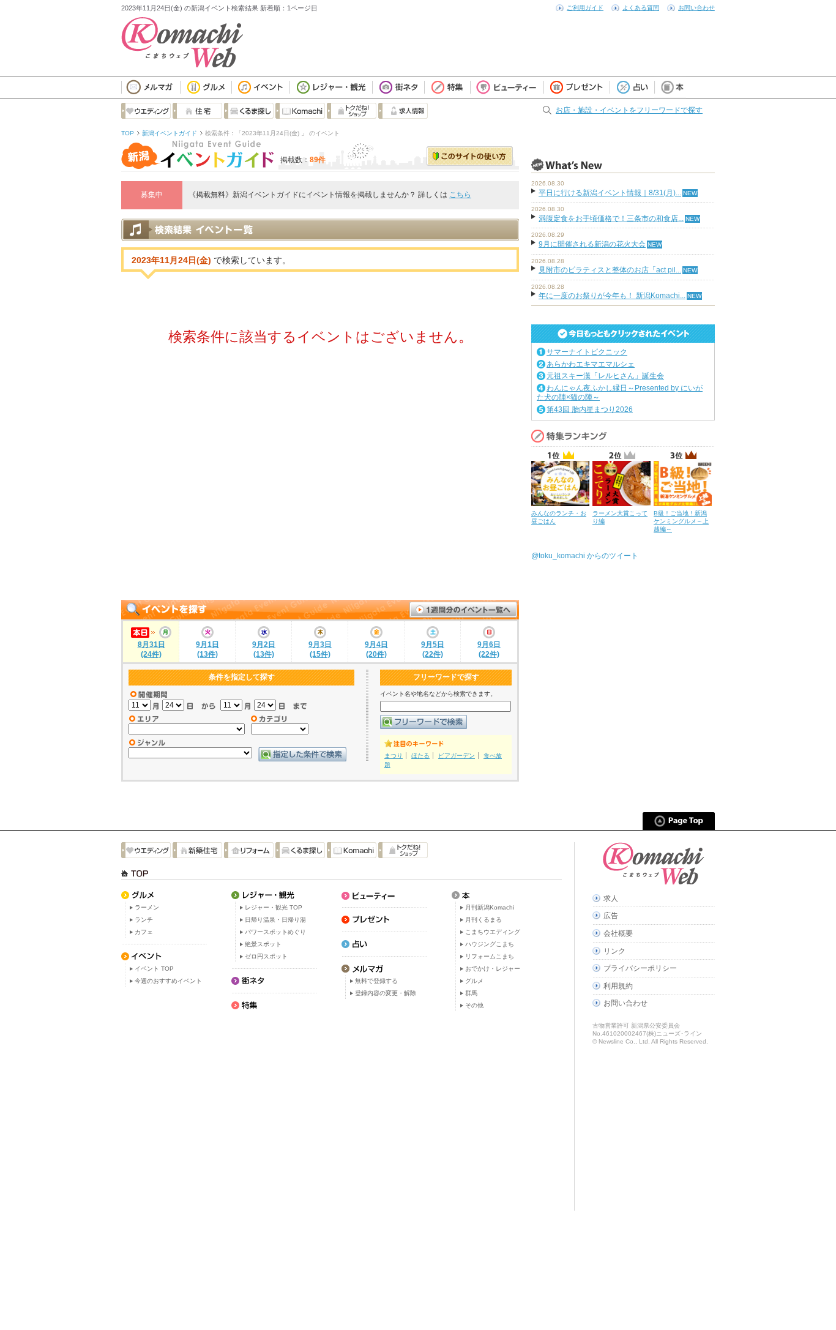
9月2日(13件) (263, 649)
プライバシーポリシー (640, 968)
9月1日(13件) (207, 649)
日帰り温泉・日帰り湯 (275, 919)
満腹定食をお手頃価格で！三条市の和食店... (611, 218)
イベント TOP (154, 968)
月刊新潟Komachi (489, 907)
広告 (610, 915)
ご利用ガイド (585, 7)
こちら (460, 194)
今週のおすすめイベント (168, 980)
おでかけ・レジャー (492, 968)
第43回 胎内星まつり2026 (590, 409)
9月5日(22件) (432, 649)
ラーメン (147, 907)
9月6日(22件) (489, 649)
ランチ (144, 919)
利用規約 (618, 986)
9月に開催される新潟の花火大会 (592, 244)
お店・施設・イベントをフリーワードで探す (629, 110)
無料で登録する (376, 980)
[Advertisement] (320, 483)
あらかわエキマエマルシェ (591, 364)
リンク (614, 951)
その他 (474, 1005)
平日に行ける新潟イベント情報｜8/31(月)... (610, 193)
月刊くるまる (483, 919)
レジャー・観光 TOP (273, 907)
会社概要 (618, 933)
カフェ (144, 931)
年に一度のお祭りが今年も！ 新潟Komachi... (612, 295)
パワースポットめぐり (275, 931)
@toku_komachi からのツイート (584, 555)
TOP (127, 133)
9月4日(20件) (376, 649)
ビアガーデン (456, 755)
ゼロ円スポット (266, 956)
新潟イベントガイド (169, 133)
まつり (393, 755)
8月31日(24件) (151, 649)
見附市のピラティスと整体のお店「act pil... (610, 270)
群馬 (471, 993)
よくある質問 (640, 7)
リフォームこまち (489, 956)
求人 (610, 898)
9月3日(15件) (320, 649)
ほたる (420, 755)
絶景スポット (263, 944)
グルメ (474, 980)
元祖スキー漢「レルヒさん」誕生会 (605, 376)
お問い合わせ (696, 7)
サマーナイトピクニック (587, 352)
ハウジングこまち (489, 944)
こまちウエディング (492, 931)
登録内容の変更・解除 (385, 993)
